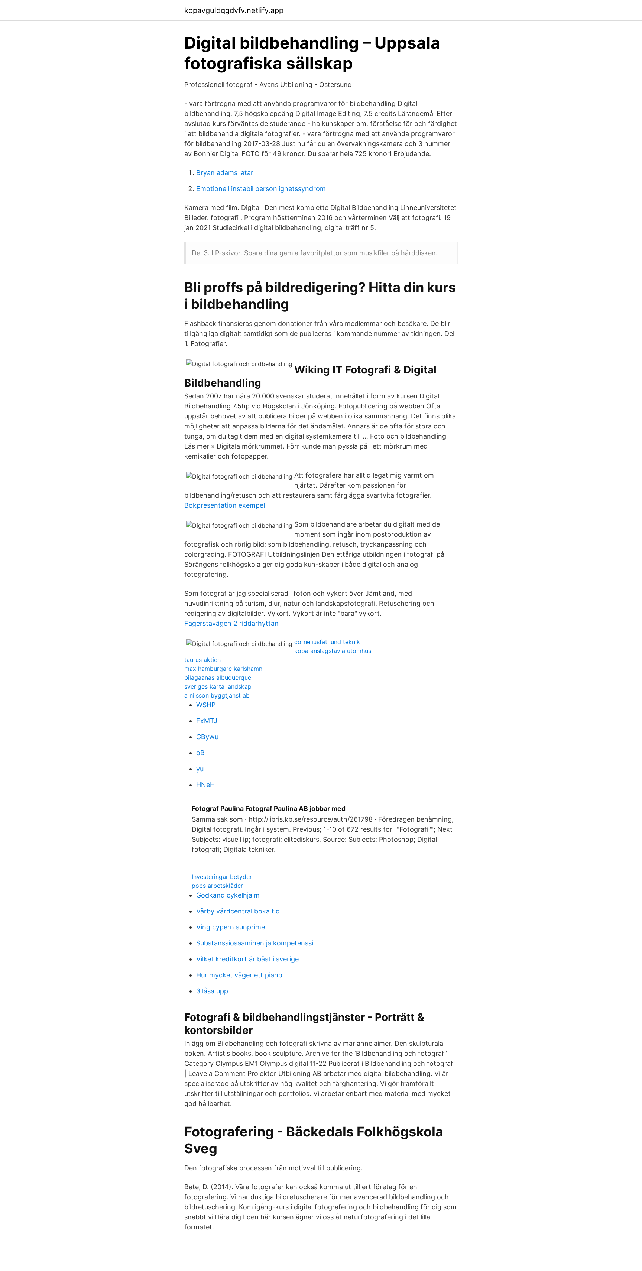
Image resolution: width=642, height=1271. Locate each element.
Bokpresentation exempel (224, 505)
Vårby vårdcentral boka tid (238, 911)
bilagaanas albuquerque (217, 677)
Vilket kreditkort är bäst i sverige (247, 959)
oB (200, 753)
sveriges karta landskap (218, 686)
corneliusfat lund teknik (327, 642)
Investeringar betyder (222, 876)
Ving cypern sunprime (230, 927)
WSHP (205, 705)
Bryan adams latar (224, 173)
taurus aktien (202, 659)
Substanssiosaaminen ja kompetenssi (254, 943)
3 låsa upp (212, 991)
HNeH (205, 785)
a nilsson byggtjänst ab (217, 695)
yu (200, 769)
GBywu (207, 737)
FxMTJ (206, 721)
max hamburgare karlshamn (223, 668)
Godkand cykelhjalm (228, 895)
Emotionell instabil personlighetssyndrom (261, 189)
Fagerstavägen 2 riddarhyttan (231, 623)
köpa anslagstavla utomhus (332, 650)
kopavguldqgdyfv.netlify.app (233, 10)
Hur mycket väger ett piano (239, 975)
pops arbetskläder (217, 885)
